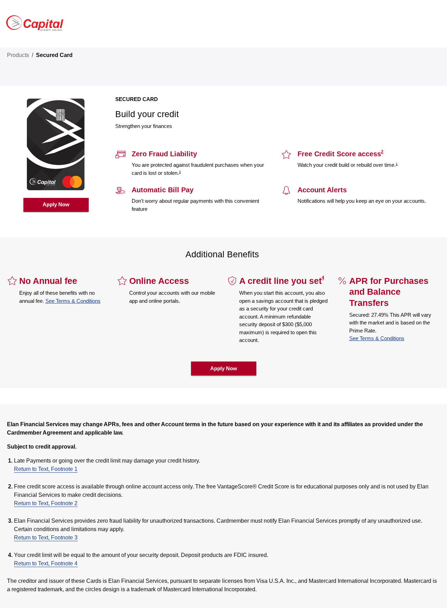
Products (18, 55)
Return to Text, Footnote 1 (46, 469)
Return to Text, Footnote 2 (46, 503)
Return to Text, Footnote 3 (46, 538)
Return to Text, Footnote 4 (46, 563)
